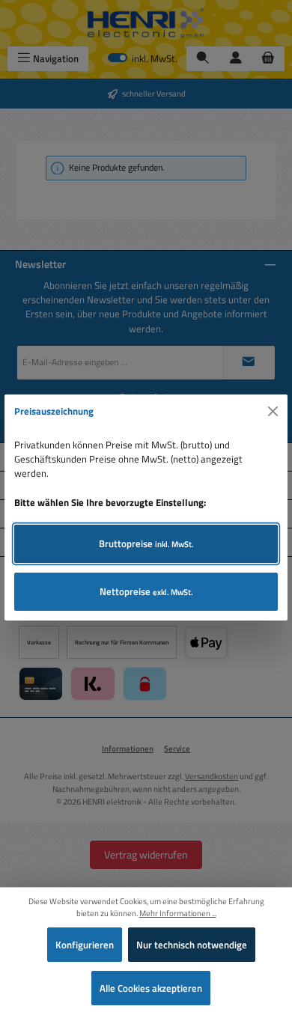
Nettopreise (146, 591)
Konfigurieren (84, 944)
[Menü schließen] (273, 411)
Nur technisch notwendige (191, 944)
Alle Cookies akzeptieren (151, 988)
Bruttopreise (146, 543)
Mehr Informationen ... (177, 913)
